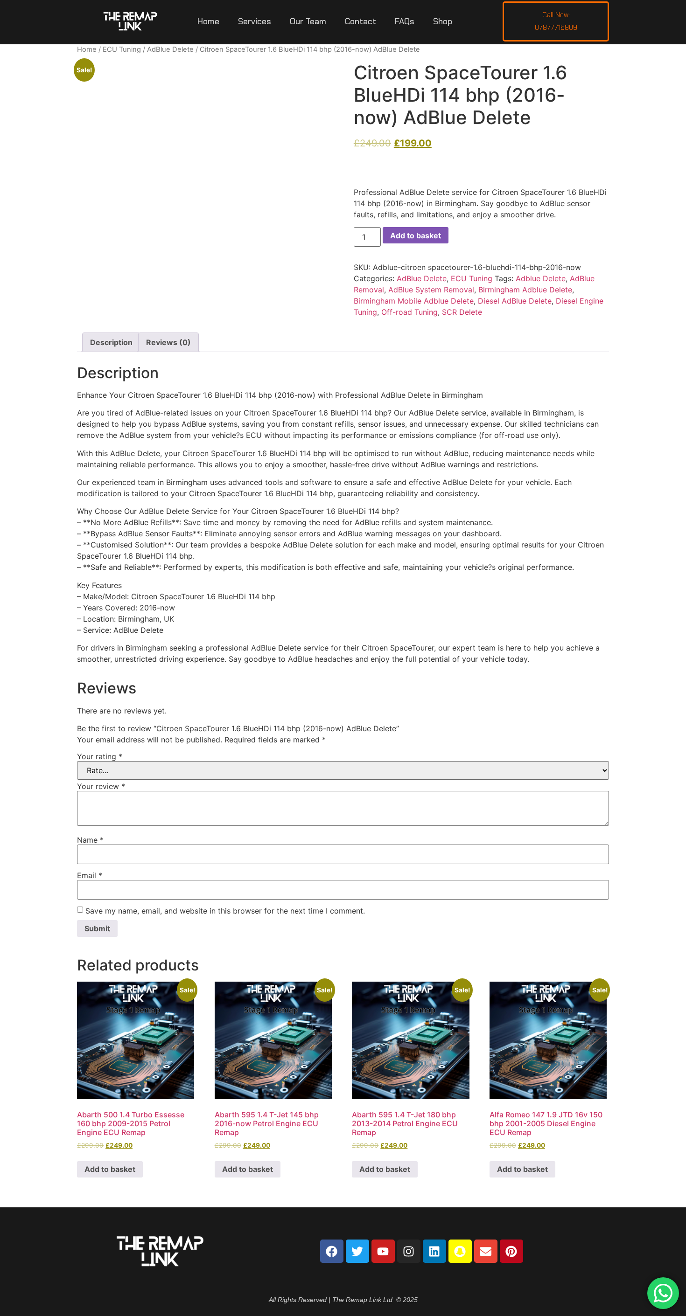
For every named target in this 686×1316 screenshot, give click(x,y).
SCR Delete (462, 312)
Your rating (99, 756)
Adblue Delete (541, 278)
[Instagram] (408, 1251)
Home (208, 21)
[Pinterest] (511, 1251)
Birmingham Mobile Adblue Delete (414, 300)
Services (254, 21)
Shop (442, 21)
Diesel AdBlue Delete (515, 300)
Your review (101, 786)
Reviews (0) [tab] (168, 342)
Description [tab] (111, 342)
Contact (360, 21)
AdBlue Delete (170, 49)
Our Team (308, 21)
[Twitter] (357, 1251)
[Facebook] (331, 1251)
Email (89, 875)
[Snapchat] (460, 1251)
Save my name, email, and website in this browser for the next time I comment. (225, 910)
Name (90, 840)
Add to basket (415, 235)
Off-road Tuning (409, 312)
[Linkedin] (434, 1251)
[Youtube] (383, 1251)
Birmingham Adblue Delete (525, 289)
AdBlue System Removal (431, 289)
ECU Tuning (122, 49)
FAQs (404, 21)
